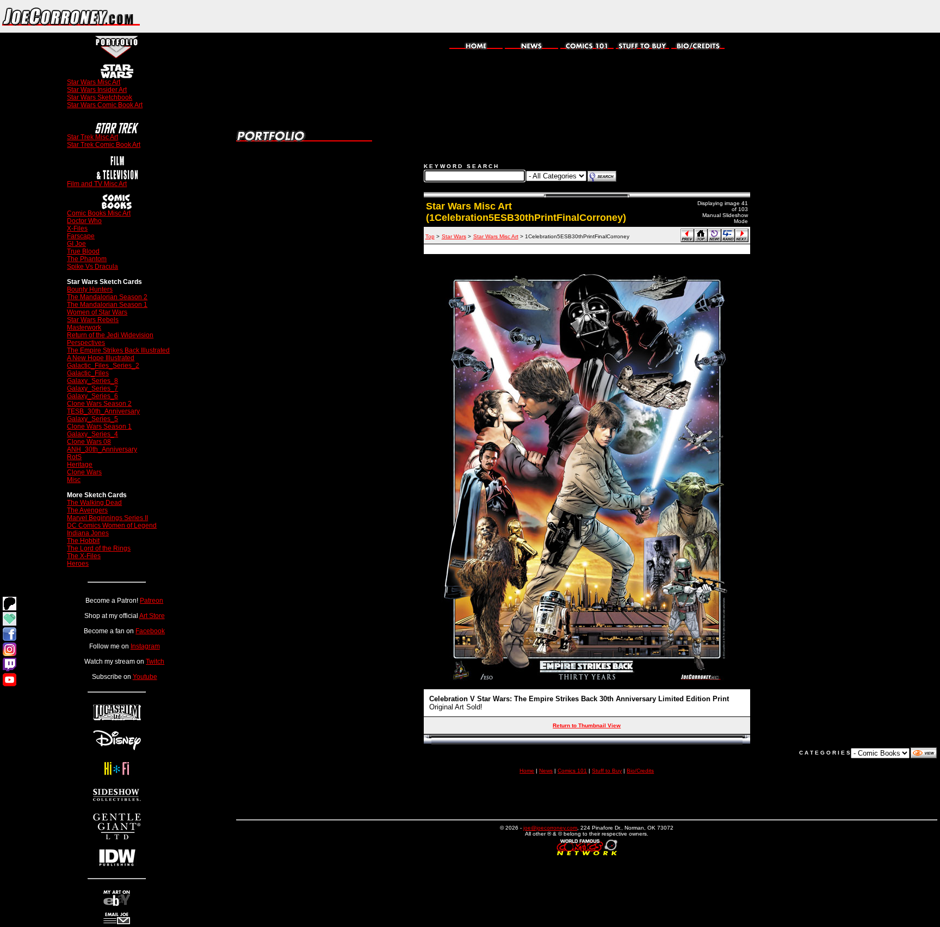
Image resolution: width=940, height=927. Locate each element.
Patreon (151, 600)
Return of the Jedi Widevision (110, 335)
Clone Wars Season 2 (99, 403)
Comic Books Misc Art (99, 213)
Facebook (150, 631)
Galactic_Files (88, 373)
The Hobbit (83, 541)
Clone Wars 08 (89, 442)
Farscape (81, 236)
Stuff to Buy (607, 771)
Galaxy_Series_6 (92, 396)
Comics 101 (572, 771)
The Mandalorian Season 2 (107, 297)
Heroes (78, 563)
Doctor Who (84, 221)
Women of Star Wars (97, 312)
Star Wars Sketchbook (99, 97)
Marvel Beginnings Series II (107, 518)
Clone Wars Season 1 (99, 426)
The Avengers (87, 510)
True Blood (83, 251)
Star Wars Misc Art (93, 82)
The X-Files (84, 556)
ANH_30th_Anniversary (102, 449)
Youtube (145, 677)
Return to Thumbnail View (587, 725)
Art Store (152, 616)
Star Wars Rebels (93, 320)
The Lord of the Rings (99, 548)
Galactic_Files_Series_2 (103, 365)
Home (527, 771)
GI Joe (76, 244)
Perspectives (86, 343)
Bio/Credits (640, 771)
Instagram (145, 646)
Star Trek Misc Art (92, 137)
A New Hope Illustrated (100, 358)
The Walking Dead (94, 502)
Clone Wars (84, 472)
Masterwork (84, 327)
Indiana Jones (88, 533)
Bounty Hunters (90, 289)
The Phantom (87, 259)
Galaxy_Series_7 (92, 388)
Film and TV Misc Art (97, 184)
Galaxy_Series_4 (92, 434)
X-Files (77, 228)
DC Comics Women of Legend (112, 525)
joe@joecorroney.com (550, 828)
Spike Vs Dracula (92, 266)
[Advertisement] (812, 16)
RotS (74, 457)
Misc (74, 480)
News (546, 771)
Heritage (79, 464)
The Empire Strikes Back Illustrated (118, 350)
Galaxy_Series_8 (92, 381)
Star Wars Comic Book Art (105, 105)
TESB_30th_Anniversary (103, 411)
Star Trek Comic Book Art (103, 145)
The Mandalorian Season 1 (107, 304)
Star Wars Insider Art (97, 90)
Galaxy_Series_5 (92, 419)
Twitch (155, 661)
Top (430, 236)
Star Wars (454, 236)
